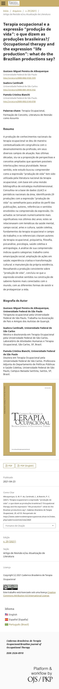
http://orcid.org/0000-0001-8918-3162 (19, 90)
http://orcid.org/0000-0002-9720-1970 (19, 78)
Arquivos (17, 10)
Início (6, 10)
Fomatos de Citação (15, 525)
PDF (10, 465)
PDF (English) (27, 465)
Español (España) (18, 619)
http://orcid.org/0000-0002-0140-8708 (19, 102)
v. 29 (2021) (31, 10)
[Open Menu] (3, 3)
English (13, 614)
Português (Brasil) (19, 624)
